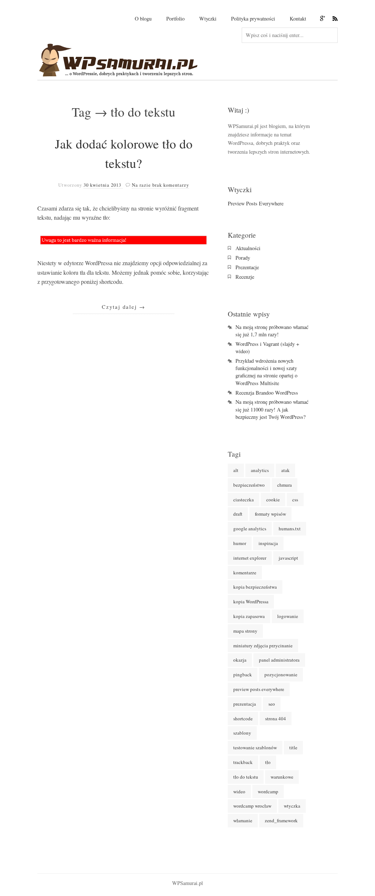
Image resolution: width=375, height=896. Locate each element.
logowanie (287, 616)
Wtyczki (207, 18)
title (293, 747)
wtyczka (292, 805)
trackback (243, 762)
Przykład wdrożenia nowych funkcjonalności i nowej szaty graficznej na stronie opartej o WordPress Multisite (266, 371)
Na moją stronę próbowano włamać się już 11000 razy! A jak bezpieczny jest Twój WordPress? (271, 409)
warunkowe (282, 777)
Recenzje (244, 276)
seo (271, 704)
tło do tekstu (245, 777)
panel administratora (279, 660)
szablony (242, 732)
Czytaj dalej (123, 306)
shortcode (243, 718)
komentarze (244, 572)
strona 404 (275, 718)
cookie (273, 499)
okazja (239, 660)
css (295, 499)
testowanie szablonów (255, 747)
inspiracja (268, 543)
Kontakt (298, 18)
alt (235, 470)
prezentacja (244, 704)
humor (239, 543)
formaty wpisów (270, 514)
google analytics (249, 528)
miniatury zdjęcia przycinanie (263, 645)
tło (268, 762)
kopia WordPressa (250, 601)
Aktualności (247, 248)
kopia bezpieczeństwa (255, 587)
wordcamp (268, 791)
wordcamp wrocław (252, 805)
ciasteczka (243, 499)
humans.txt (290, 528)
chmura (284, 485)
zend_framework (281, 820)
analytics (260, 470)
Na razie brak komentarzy (160, 185)
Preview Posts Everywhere (255, 203)
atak (285, 470)
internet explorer (249, 558)
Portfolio (175, 18)
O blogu (143, 18)
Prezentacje (247, 267)
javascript (288, 558)
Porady (242, 257)
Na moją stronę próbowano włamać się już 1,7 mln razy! (271, 330)
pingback (242, 674)
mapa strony (245, 631)
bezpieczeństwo (249, 485)
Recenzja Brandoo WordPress (266, 392)
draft (237, 514)
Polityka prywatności (253, 18)
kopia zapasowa (249, 616)
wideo (239, 791)
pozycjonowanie (280, 674)
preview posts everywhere (258, 689)
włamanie (242, 820)
